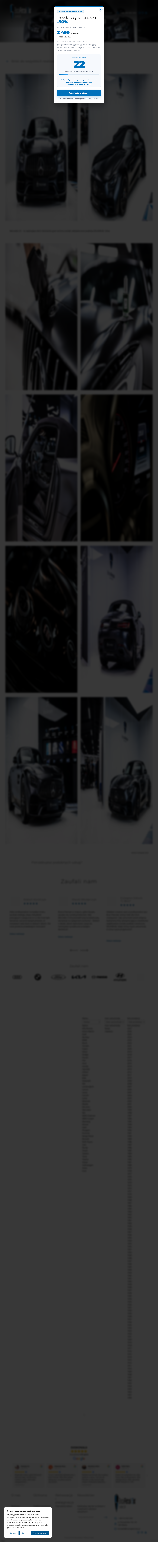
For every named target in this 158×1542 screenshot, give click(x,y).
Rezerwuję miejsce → (79, 93)
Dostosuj (13, 1533)
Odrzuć (24, 1533)
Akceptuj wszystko (39, 1533)
